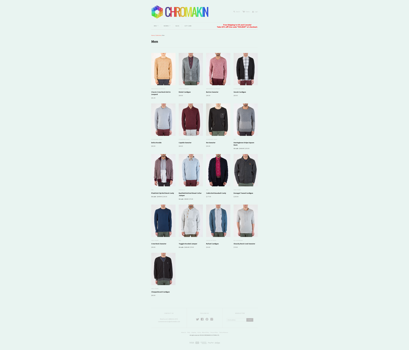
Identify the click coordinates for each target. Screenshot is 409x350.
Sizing (199, 332)
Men (156, 26)
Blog (177, 26)
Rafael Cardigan (212, 244)
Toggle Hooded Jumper (188, 244)
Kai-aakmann (238, 240)
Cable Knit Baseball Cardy (216, 193)
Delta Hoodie (156, 142)
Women (167, 26)
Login (255, 11)
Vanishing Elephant (158, 88)
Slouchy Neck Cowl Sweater (244, 244)
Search (238, 11)
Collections (158, 35)
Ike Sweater (210, 142)
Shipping (193, 332)
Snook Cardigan (240, 92)
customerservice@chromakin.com (169, 322)
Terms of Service (223, 332)
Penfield (182, 190)
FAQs (188, 332)
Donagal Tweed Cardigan (243, 193)
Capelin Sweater (185, 142)
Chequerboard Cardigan (160, 292)
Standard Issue (239, 88)
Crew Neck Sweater (158, 244)
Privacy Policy (214, 332)
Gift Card (188, 26)
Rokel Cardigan (185, 92)
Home (153, 35)
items (248, 11)
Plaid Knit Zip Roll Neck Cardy (162, 193)
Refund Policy (205, 332)
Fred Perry (237, 190)
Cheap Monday (184, 88)
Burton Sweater (212, 92)
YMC (235, 139)
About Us (183, 332)
